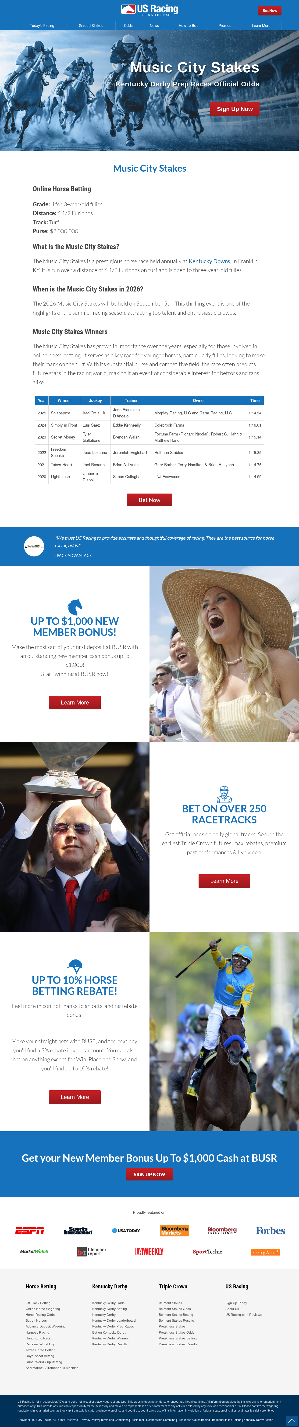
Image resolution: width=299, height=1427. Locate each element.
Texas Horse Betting (40, 1350)
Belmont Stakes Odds (175, 1309)
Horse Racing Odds (40, 1314)
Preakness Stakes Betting (178, 1338)
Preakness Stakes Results (178, 1344)
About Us (232, 1309)
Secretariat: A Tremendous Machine (52, 1368)
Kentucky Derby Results (110, 1344)
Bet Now (270, 10)
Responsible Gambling (160, 1420)
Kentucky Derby (104, 1314)
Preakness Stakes (172, 1326)
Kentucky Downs (209, 261)
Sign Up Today (236, 1303)
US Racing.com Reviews (243, 1314)
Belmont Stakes (170, 1303)
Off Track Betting (38, 1303)
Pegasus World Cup (40, 1344)
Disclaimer (137, 1420)
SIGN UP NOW (149, 1174)
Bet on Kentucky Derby (109, 1332)
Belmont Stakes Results (176, 1320)
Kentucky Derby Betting (109, 1309)
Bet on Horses (36, 1320)
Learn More (75, 702)
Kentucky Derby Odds (108, 1303)
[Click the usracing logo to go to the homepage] (149, 10)
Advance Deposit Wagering (46, 1326)
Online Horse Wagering (43, 1309)
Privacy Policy (90, 1420)
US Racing (45, 1420)
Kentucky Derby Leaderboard (114, 1320)
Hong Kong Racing (39, 1338)
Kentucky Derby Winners (110, 1338)
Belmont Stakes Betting (176, 1314)
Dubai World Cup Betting (44, 1362)
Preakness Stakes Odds (176, 1332)
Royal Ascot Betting (40, 1356)
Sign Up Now (235, 109)
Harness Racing (37, 1332)
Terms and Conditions (114, 1420)
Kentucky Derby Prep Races (113, 1326)
